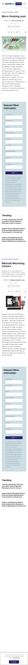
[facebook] (8, 32)
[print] (25, 32)
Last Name (9, 120)
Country (8, 158)
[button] (3, 4)
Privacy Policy (16, 657)
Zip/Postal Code (10, 151)
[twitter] (14, 32)
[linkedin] (11, 32)
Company (8, 139)
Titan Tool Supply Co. (17, 20)
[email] (19, 32)
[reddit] (16, 32)
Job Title (8, 145)
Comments (8, 164)
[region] (14, 658)
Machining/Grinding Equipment (10, 12)
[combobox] (14, 160)
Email (7, 127)
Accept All (14, 661)
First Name (9, 114)
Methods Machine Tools (17, 280)
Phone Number (9, 133)
